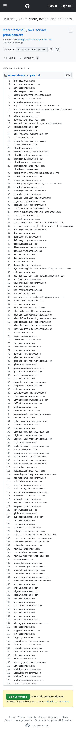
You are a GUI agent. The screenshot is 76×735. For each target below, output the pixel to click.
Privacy (21, 717)
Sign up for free (18, 696)
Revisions (30, 57)
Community (54, 717)
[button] (50, 49)
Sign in (52, 6)
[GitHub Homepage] (27, 725)
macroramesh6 (14, 30)
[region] (38, 382)
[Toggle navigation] (5, 6)
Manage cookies (23, 720)
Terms (12, 717)
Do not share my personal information (53, 720)
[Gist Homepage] (27, 6)
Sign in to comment (57, 701)
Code (11, 57)
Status (42, 717)
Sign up (66, 6)
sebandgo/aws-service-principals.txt (33, 39)
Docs (65, 717)
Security (32, 717)
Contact (9, 720)
